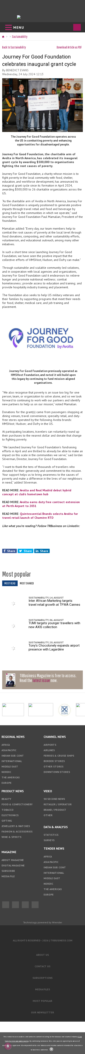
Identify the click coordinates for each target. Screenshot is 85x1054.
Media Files (42, 989)
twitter (15, 904)
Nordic (6, 772)
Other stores (53, 766)
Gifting (7, 820)
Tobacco (8, 809)
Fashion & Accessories (17, 831)
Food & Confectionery (17, 804)
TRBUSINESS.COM (61, 940)
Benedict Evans (17, 70)
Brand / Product (55, 809)
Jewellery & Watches (16, 826)
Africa (6, 744)
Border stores (54, 761)
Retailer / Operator (58, 804)
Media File (8, 876)
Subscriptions (42, 977)
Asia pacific (9, 750)
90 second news (54, 799)
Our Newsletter (42, 1012)
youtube (35, 904)
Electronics (10, 815)
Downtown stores (57, 772)
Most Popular (42, 1000)
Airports (50, 744)
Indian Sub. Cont (13, 755)
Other (48, 815)
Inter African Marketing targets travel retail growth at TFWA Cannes (54, 603)
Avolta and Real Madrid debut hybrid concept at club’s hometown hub (36, 492)
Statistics (51, 834)
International (12, 761)
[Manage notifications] (7, 1046)
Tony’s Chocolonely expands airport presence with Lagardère (54, 647)
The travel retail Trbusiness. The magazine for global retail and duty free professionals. (42, 929)
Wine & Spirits (11, 837)
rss (37, 574)
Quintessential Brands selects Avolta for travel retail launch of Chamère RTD (40, 516)
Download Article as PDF (69, 47)
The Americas (11, 777)
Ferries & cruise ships (59, 755)
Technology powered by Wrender (42, 922)
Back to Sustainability (14, 47)
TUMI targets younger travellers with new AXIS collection (54, 625)
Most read (9, 583)
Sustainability (19, 36)
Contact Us (42, 966)
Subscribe (8, 870)
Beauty (6, 799)
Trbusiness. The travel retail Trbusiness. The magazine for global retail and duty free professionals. (42, 17)
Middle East (10, 766)
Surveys (49, 840)
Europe (7, 782)
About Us (42, 954)
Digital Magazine (13, 865)
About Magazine (13, 860)
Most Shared (27, 583)
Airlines (49, 750)
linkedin (25, 904)
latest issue (41, 680)
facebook (5, 904)
